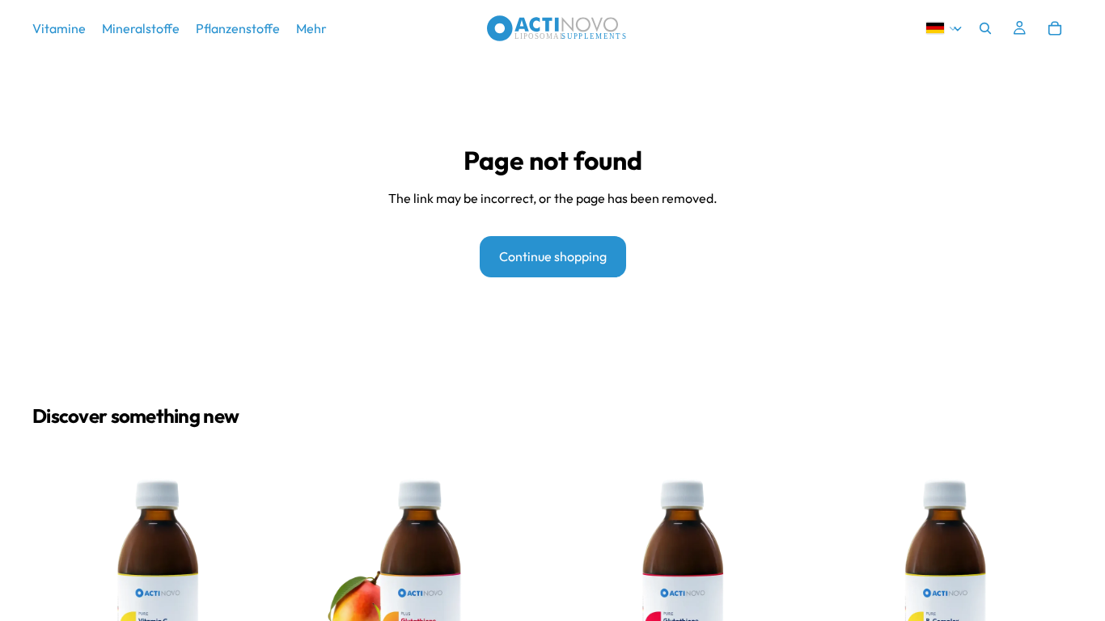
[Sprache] (942, 27)
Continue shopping (553, 256)
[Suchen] (985, 28)
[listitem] (311, 28)
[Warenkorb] (1055, 28)
